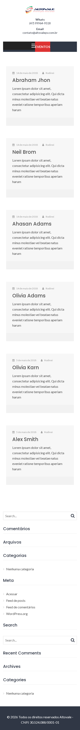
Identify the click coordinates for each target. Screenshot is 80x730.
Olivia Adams (29, 295)
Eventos (42, 47)
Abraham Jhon (31, 80)
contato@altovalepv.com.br (40, 32)
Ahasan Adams (31, 223)
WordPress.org (17, 614)
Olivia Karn (25, 367)
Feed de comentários (20, 607)
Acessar (11, 594)
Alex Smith (25, 439)
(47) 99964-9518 (40, 23)
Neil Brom (24, 152)
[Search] (73, 515)
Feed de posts (15, 600)
